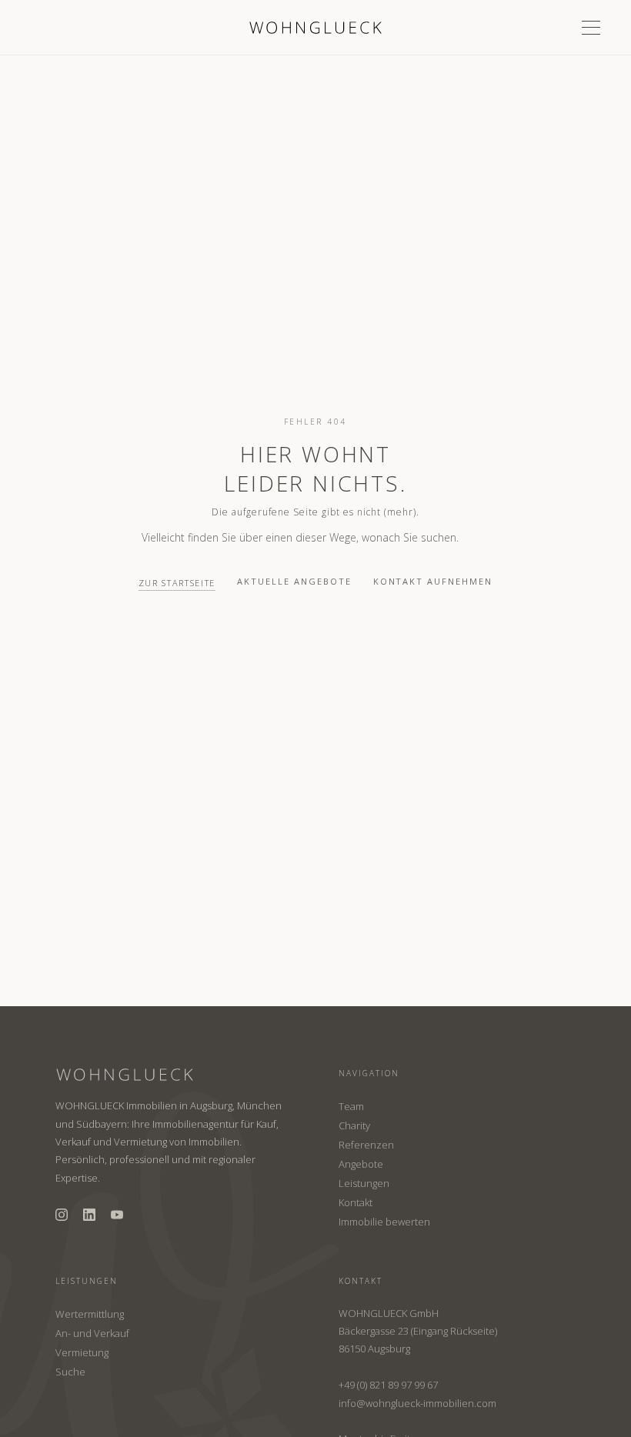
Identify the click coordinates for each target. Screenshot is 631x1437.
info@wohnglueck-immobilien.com (417, 1403)
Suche (70, 1372)
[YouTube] (117, 1215)
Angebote (361, 1164)
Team (351, 1106)
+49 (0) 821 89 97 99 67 (388, 1385)
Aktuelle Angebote (294, 581)
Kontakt (355, 1202)
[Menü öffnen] (591, 28)
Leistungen (364, 1183)
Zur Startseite (177, 582)
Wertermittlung (89, 1314)
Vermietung (82, 1352)
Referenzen (366, 1145)
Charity (354, 1125)
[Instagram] (61, 1215)
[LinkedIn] (89, 1215)
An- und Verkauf (92, 1333)
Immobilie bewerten (384, 1222)
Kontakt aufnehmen (433, 581)
